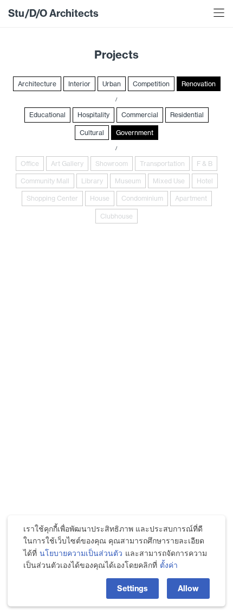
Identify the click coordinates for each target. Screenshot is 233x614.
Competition (151, 84)
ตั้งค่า (169, 565)
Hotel (205, 181)
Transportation (162, 163)
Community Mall (45, 181)
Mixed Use (169, 181)
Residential (187, 115)
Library (92, 181)
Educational (47, 115)
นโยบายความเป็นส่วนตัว (81, 553)
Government (134, 133)
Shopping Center (52, 198)
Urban (111, 84)
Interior (79, 84)
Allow (188, 588)
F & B (204, 163)
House (99, 198)
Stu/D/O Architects (53, 13)
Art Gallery (67, 163)
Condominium (142, 198)
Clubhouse (116, 216)
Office (30, 163)
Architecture (37, 84)
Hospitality (93, 115)
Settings (132, 588)
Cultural (92, 133)
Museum (128, 181)
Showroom (111, 163)
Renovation (199, 84)
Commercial (139, 115)
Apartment (191, 198)
